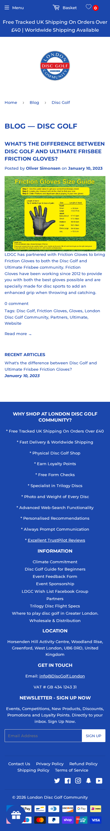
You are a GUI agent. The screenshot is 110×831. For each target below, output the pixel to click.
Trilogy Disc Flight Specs (55, 605)
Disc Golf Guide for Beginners (55, 569)
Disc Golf (25, 310)
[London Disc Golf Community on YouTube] (99, 781)
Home (11, 102)
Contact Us (19, 763)
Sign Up (93, 736)
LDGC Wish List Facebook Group (55, 591)
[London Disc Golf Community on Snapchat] (89, 781)
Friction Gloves (52, 310)
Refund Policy (83, 763)
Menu (18, 7)
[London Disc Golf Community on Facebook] (67, 781)
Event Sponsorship (55, 583)
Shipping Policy (33, 770)
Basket (69, 7)
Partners (59, 317)
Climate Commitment (55, 561)
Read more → (18, 333)
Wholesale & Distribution (55, 620)
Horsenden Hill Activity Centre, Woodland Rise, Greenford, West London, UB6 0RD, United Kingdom (55, 648)
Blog (34, 102)
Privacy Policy (50, 763)
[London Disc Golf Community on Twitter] (57, 781)
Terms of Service (71, 770)
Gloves (75, 310)
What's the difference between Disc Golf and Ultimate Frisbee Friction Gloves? (55, 151)
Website (13, 323)
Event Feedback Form (55, 576)
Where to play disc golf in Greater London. (55, 613)
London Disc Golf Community (57, 797)
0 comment (16, 303)
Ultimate (78, 317)
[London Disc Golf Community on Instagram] (78, 781)
